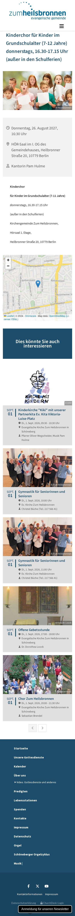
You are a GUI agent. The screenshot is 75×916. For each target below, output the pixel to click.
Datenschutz (22, 836)
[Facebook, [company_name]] (28, 886)
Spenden (20, 809)
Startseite (21, 748)
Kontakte (20, 818)
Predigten (21, 791)
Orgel (17, 845)
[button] (37, 26)
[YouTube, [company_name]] (46, 886)
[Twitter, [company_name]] (37, 886)
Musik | (18, 863)
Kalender (20, 766)
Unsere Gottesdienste (29, 757)
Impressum (21, 827)
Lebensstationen (25, 800)
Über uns (20, 775)
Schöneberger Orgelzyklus (32, 854)
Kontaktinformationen (29, 894)
